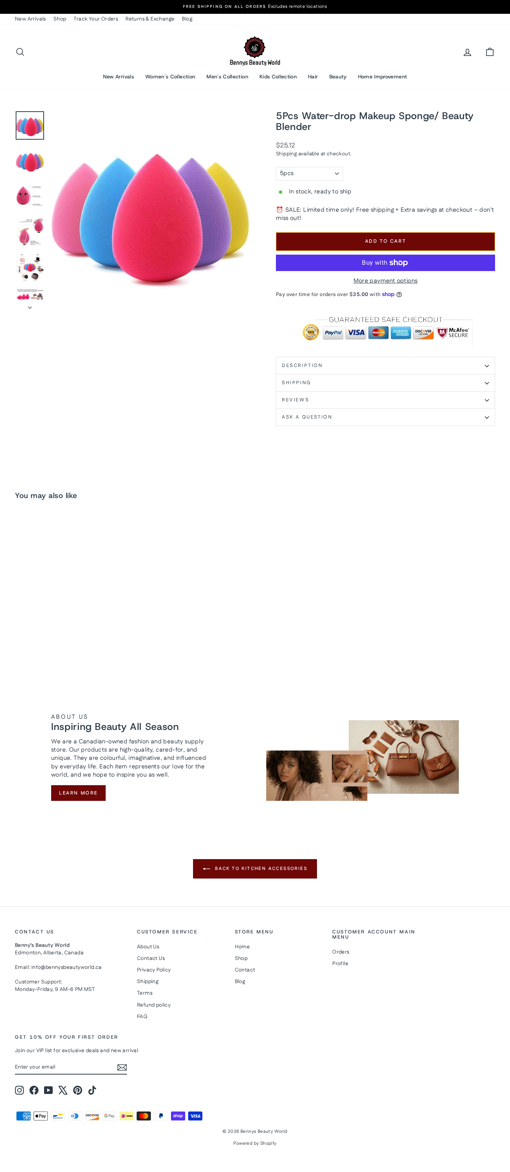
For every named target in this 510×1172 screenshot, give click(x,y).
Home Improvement (382, 76)
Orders (340, 952)
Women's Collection (170, 76)
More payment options (386, 281)
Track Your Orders (96, 19)
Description (302, 365)
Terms (144, 993)
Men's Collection (227, 76)
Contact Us (151, 958)
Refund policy (154, 1005)
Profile (340, 963)
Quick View (72, 624)
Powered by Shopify (254, 1143)
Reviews (295, 400)
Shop (59, 19)
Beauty (338, 76)
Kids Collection (278, 76)
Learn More (78, 793)
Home (242, 947)
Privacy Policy (154, 970)
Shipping (286, 154)
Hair (313, 76)
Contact (245, 970)
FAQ (142, 1016)
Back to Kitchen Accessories (260, 868)
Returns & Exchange (149, 19)
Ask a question (307, 417)
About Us (148, 947)
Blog (187, 19)
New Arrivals (30, 19)
